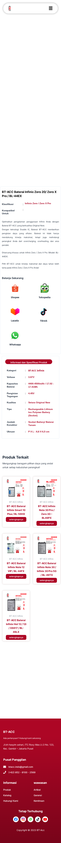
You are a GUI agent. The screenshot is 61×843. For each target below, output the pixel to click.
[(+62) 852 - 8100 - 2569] (4, 772)
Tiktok (43, 320)
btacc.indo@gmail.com (20, 766)
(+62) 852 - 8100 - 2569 (21, 772)
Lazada (15, 320)
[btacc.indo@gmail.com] (4, 766)
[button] (50, 8)
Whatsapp (15, 344)
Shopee (15, 297)
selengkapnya (16, 519)
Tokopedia (44, 297)
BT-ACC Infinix (36, 370)
